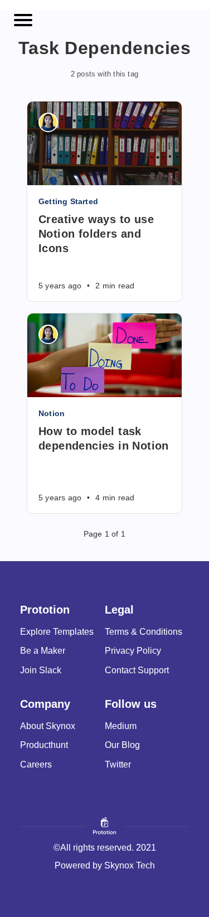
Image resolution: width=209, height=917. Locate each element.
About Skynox (47, 726)
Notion (51, 413)
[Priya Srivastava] (48, 122)
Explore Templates (57, 631)
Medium (121, 726)
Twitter (118, 764)
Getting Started (68, 201)
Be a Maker (42, 650)
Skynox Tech (129, 865)
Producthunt (44, 745)
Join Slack (40, 670)
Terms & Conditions (143, 631)
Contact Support (137, 670)
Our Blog (122, 745)
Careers (36, 764)
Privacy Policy (133, 650)
